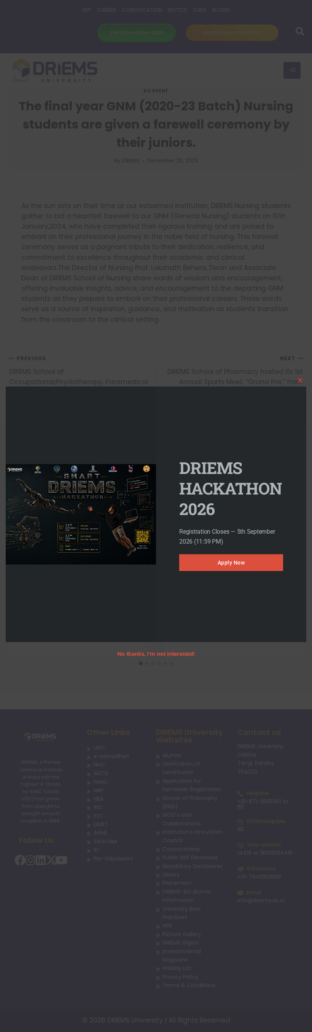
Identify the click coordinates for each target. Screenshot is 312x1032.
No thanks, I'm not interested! (155, 653)
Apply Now (231, 563)
